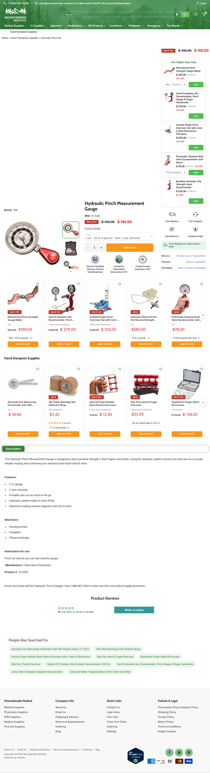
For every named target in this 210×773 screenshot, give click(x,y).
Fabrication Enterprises (59, 324)
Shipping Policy (167, 712)
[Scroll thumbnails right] (71, 271)
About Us (60, 707)
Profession (135, 25)
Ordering (60, 726)
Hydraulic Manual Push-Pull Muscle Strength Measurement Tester (144, 319)
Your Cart (112, 716)
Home (5, 37)
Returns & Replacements (69, 721)
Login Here (113, 712)
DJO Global (177, 409)
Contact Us (113, 707)
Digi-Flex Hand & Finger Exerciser (115, 656)
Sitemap (111, 731)
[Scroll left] (5, 32)
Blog (58, 731)
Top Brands (173, 25)
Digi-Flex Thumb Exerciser (25, 664)
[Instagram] (179, 753)
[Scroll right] (205, 32)
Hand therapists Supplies (23, 31)
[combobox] (122, 14)
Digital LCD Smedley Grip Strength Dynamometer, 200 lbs (78, 664)
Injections (56, 25)
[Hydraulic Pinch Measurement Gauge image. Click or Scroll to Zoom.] (32, 245)
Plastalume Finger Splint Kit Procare (159, 656)
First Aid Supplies (14, 726)
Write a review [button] (134, 610)
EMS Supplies (12, 716)
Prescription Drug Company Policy (178, 707)
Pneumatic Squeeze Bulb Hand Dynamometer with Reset (186, 319)
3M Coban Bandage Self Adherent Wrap (62, 403)
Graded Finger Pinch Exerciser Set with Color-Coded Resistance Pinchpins (104, 321)
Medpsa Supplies (14, 721)
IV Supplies (37, 25)
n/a (9, 324)
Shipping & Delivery (67, 716)
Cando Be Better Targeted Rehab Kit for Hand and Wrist (100, 671)
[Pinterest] (189, 753)
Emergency (154, 25)
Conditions (116, 25)
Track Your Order (117, 721)
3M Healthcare (56, 409)
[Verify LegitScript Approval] (135, 756)
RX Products (95, 25)
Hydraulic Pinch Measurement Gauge (52, 38)
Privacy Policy (166, 716)
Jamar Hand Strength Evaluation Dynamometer (37, 671)
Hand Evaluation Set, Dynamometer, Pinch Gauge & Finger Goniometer (60, 321)
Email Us (60, 712)
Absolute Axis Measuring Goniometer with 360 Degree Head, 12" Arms (22, 405)
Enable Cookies (167, 731)
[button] (176, 14)
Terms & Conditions (169, 726)
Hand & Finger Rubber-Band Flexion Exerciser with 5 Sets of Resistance (104, 405)
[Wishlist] (196, 14)
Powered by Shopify (14, 757)
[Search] (185, 14)
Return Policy (166, 721)
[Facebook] (169, 753)
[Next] (203, 315)
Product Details (92, 228)
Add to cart (23, 344)
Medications (75, 25)
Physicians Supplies (16, 712)
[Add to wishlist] (37, 284)
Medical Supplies (14, 25)
